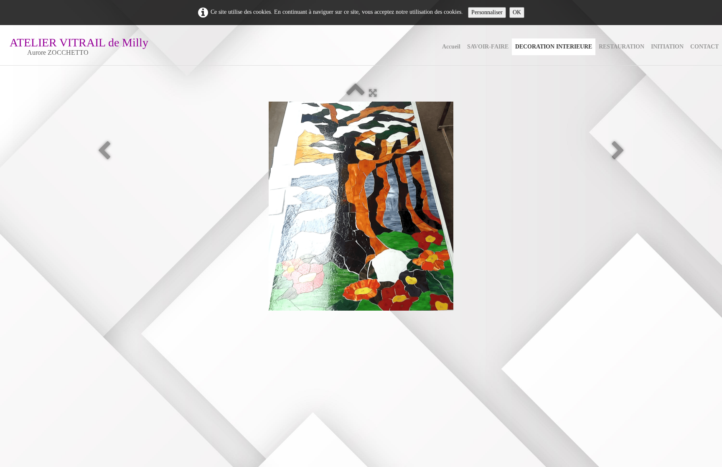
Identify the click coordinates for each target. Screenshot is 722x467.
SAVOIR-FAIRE (487, 46)
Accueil (451, 46)
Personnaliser (487, 12)
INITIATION (667, 46)
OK (517, 12)
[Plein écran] (372, 93)
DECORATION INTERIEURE (553, 46)
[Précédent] (104, 151)
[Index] (356, 93)
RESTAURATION (621, 46)
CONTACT (704, 46)
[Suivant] (618, 151)
